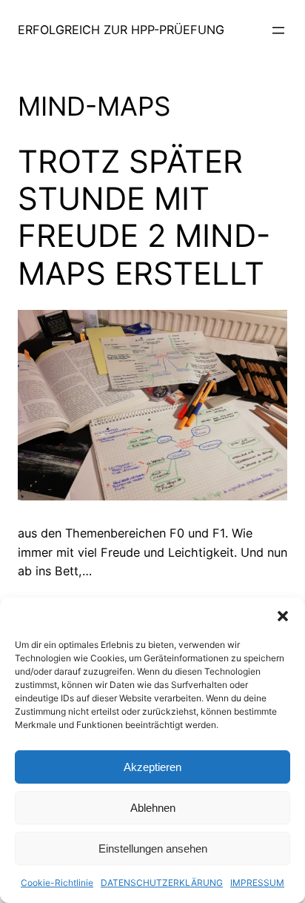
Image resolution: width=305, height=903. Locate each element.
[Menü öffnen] (278, 30)
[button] (282, 616)
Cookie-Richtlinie (57, 882)
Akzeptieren (152, 767)
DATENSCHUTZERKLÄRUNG (162, 882)
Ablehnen (152, 807)
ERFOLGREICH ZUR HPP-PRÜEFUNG (121, 29)
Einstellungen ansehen (152, 848)
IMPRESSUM (257, 882)
